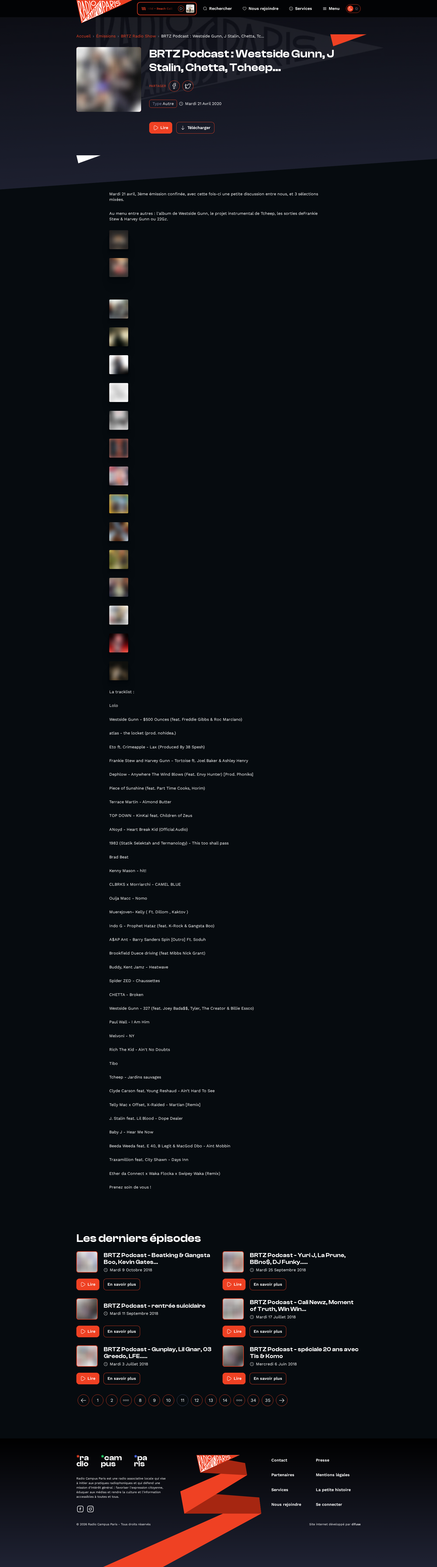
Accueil (83, 36)
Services (303, 8)
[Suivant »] (281, 1400)
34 (253, 1400)
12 (196, 1400)
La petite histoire (333, 1489)
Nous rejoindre (263, 8)
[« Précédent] (83, 1400)
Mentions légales (333, 1474)
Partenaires (282, 1474)
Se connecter (329, 1504)
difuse (356, 1524)
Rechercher (220, 8)
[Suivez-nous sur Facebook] (80, 1509)
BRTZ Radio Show (138, 36)
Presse (322, 1460)
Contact (279, 1460)
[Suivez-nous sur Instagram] (90, 1509)
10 (168, 1400)
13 (211, 1400)
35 (267, 1400)
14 (225, 1400)
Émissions (106, 36)
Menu (334, 8)
